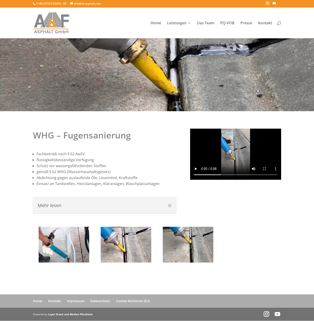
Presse (246, 23)
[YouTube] (274, 5)
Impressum (75, 301)
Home (156, 23)
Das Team (205, 23)
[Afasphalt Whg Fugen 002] (126, 261)
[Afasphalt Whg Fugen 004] (64, 261)
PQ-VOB (227, 23)
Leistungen (176, 23)
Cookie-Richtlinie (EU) (133, 301)
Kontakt (265, 23)
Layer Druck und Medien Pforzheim (70, 314)
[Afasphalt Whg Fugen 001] (188, 261)
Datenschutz (100, 301)
